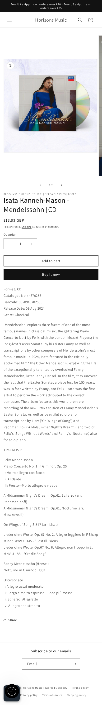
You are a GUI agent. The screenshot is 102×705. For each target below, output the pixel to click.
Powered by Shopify (55, 687)
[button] (9, 20)
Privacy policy (29, 695)
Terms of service (52, 695)
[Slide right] (61, 185)
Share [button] (12, 620)
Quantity (9, 235)
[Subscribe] (75, 664)
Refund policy (80, 687)
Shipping (27, 226)
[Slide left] (40, 185)
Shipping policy (76, 695)
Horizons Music (32, 687)
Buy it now (51, 274)
